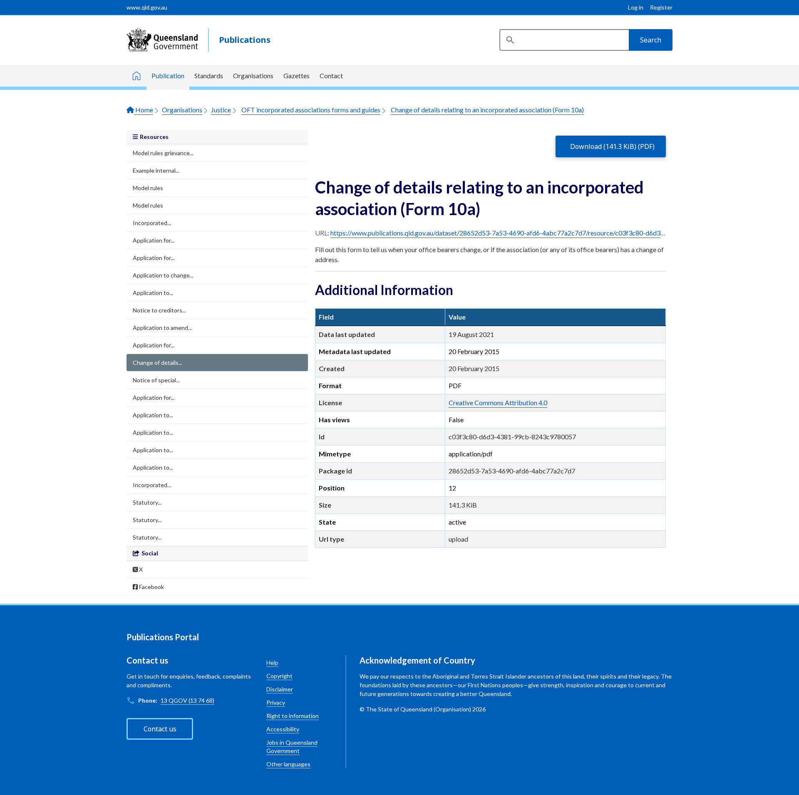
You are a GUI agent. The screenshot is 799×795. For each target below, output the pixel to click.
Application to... (153, 292)
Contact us (160, 728)
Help (272, 662)
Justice (221, 110)
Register (661, 7)
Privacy (275, 702)
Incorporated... (152, 222)
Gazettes (296, 75)
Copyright (279, 675)
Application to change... (163, 275)
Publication (167, 75)
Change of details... (157, 362)
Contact (331, 75)
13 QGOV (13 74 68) (187, 700)
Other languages (288, 764)
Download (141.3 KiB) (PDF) (612, 146)
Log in (635, 7)
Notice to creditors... (159, 310)
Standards (208, 75)
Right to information (292, 715)
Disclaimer (279, 689)
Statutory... (147, 502)
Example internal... (156, 170)
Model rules (148, 187)
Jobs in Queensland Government (292, 746)
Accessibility (282, 729)
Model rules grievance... (163, 152)
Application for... (153, 240)
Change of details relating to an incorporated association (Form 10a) (487, 110)
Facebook (151, 586)
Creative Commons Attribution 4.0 (498, 402)
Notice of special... (156, 380)
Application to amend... (162, 327)
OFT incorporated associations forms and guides (310, 110)
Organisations (253, 75)
